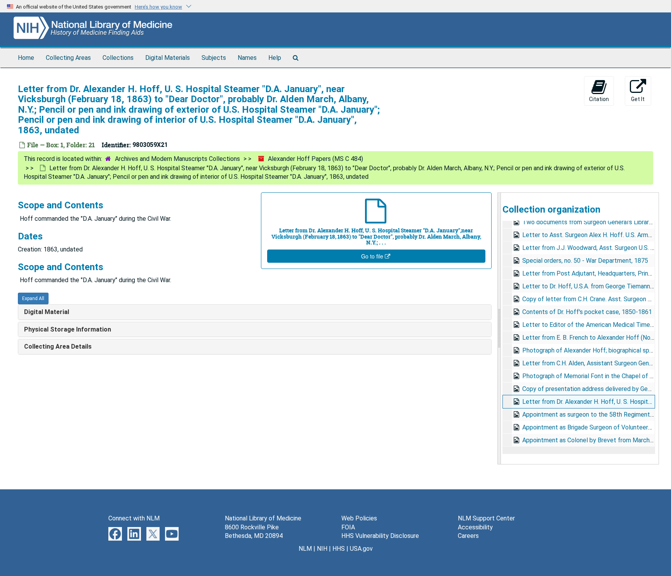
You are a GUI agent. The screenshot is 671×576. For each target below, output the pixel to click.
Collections (118, 57)
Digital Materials (167, 57)
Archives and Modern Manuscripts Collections (177, 158)
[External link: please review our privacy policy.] (115, 533)
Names (247, 57)
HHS (338, 548)
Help (274, 57)
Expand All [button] (33, 298)
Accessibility (475, 527)
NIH (322, 548)
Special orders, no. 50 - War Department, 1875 (585, 260)
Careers (468, 535)
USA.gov (361, 548)
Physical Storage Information (67, 329)
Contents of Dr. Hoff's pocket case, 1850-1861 (587, 312)
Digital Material (46, 312)
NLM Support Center (486, 518)
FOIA (348, 527)
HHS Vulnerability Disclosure (380, 535)
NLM (305, 548)
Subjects (214, 57)
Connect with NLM (134, 518)
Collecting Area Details (58, 346)
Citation (599, 99)
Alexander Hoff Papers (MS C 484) (315, 158)
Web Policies (359, 518)
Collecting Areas (68, 57)
